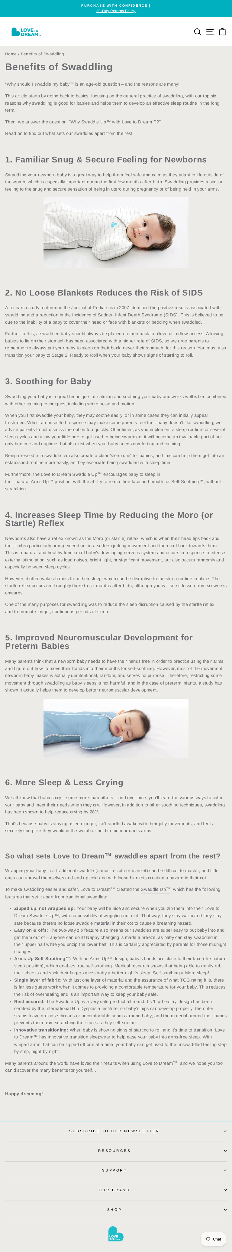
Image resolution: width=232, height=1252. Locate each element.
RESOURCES (114, 1150)
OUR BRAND (114, 1190)
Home (11, 54)
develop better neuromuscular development (113, 690)
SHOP (114, 1209)
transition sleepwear (89, 1037)
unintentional (84, 675)
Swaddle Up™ (155, 889)
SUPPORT (114, 1170)
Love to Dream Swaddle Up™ (71, 474)
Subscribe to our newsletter (114, 1131)
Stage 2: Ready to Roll (75, 355)
